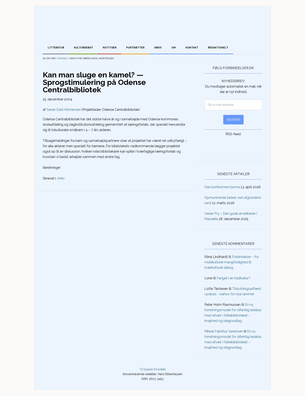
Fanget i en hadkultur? (233, 278)
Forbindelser (152, 24)
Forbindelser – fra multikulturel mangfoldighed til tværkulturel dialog (231, 262)
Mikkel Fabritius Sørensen (223, 331)
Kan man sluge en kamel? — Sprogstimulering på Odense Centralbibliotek (94, 82)
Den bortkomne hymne (222, 187)
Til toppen (146, 369)
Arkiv (61, 178)
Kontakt (161, 369)
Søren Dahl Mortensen (64, 110)
